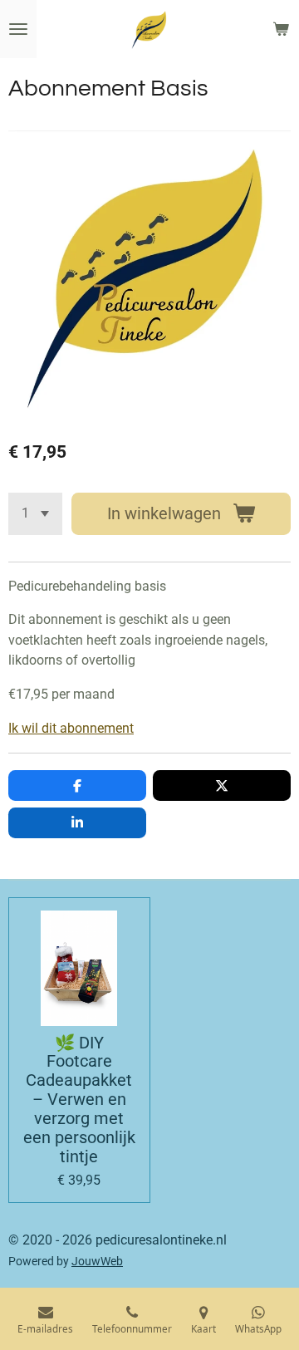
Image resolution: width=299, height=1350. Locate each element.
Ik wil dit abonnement (71, 728)
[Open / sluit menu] (18, 29)
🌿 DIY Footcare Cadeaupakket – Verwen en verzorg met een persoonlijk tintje (79, 1100)
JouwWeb (97, 1261)
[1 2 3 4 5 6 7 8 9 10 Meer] (35, 514)
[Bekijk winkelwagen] (280, 29)
